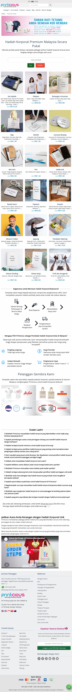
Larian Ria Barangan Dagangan (47, 617)
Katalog (39, 593)
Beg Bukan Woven (7, 642)
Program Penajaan (43, 608)
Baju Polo (22, 633)
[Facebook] (43, 658)
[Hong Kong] (12, 611)
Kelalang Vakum (24, 639)
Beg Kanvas (23, 642)
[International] (2, 611)
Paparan (4, 665)
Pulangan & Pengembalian (45, 587)
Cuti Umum (41, 619)
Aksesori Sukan (24, 665)
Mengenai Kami (42, 579)
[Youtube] (50, 658)
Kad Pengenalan (24, 645)
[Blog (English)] (57, 659)
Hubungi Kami (42, 590)
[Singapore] (9, 611)
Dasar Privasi (42, 683)
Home (3, 14)
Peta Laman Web (42, 622)
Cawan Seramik (6, 639)
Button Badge (5, 648)
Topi (2, 653)
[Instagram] (46, 658)
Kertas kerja (5, 668)
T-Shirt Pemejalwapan (8, 636)
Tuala (21, 653)
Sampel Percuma (42, 614)
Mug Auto (22, 656)
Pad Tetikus (23, 659)
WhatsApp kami (47, 504)
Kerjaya (39, 605)
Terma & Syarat (31, 683)
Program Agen (42, 611)
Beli (38, 582)
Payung (21, 668)
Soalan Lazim (41, 596)
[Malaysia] (5, 611)
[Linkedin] (54, 658)
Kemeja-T (4, 633)
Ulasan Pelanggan (43, 602)
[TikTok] (39, 658)
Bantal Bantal (5, 659)
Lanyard (4, 645)
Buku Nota (22, 651)
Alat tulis (4, 662)
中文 (36, 1)
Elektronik (22, 662)
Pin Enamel (5, 656)
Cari (30, 65)
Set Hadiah (22, 636)
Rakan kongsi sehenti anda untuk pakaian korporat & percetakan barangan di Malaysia (36, 690)
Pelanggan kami (42, 599)
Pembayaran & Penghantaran (46, 584)
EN (29, 1)
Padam (40, 65)
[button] (3, 400)
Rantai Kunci (23, 648)
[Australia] (15, 611)
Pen (2, 651)
